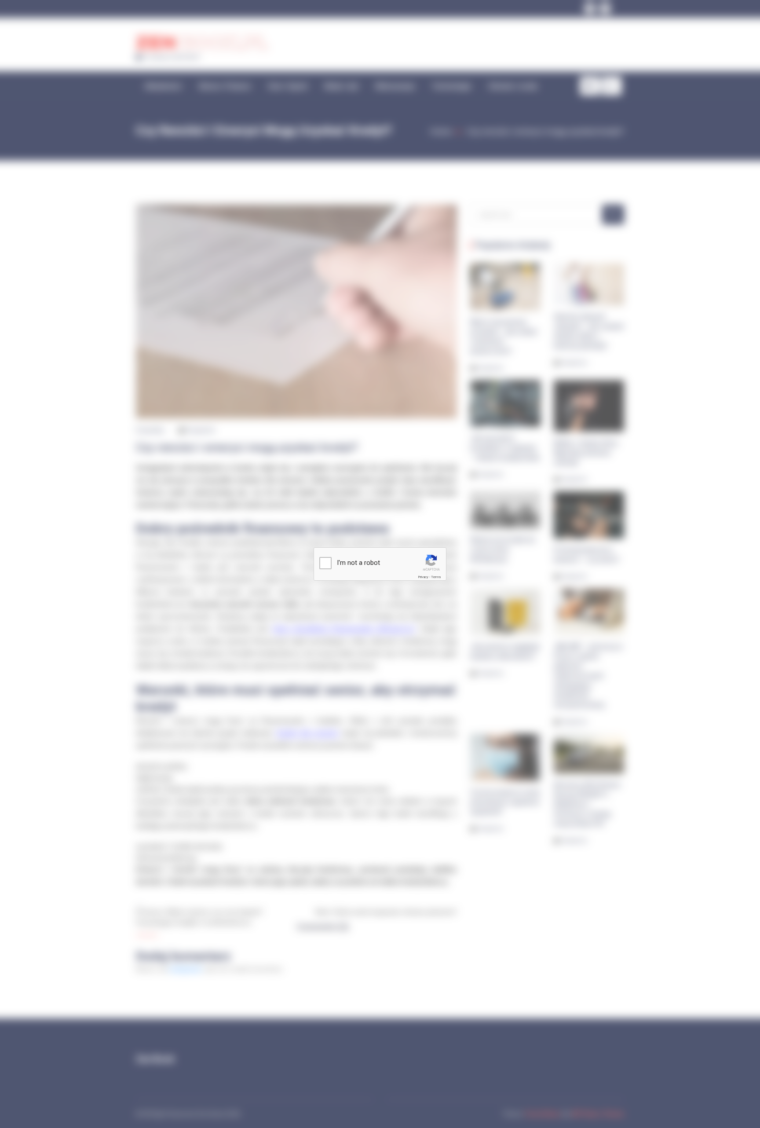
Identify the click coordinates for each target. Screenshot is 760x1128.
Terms (436, 577)
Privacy (423, 577)
